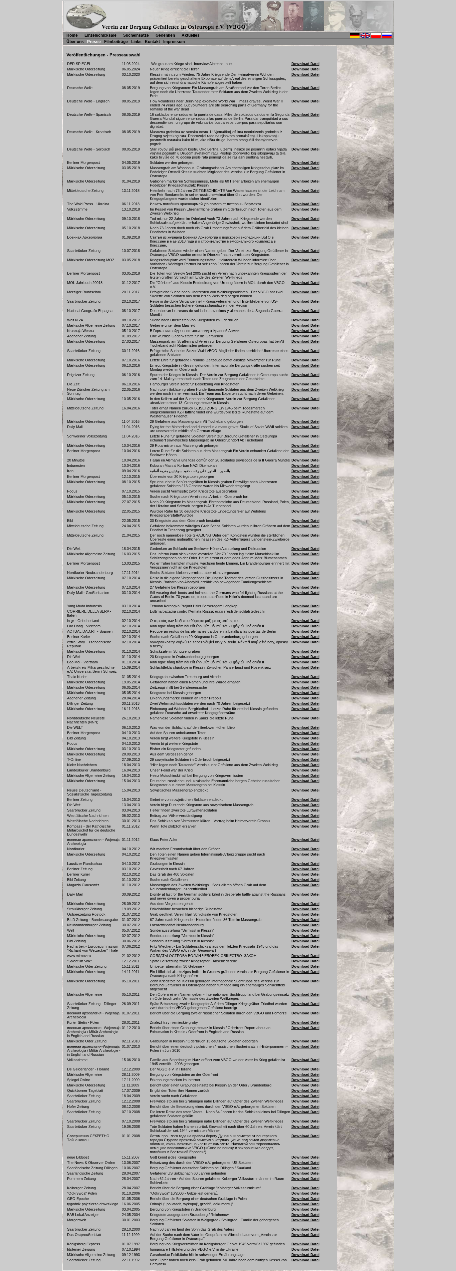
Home (72, 35)
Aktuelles (191, 35)
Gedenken (165, 35)
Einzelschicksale (100, 35)
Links (136, 41)
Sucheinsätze (136, 35)
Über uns (75, 41)
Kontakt (152, 41)
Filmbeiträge (116, 41)
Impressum (174, 41)
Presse (94, 41)
